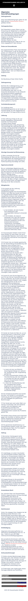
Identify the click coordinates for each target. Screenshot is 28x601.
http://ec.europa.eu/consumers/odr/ (16, 543)
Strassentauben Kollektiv (16, 21)
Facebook (22, 582)
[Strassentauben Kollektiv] (14, 2)
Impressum (7, 579)
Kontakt (5, 576)
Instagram (21, 586)
